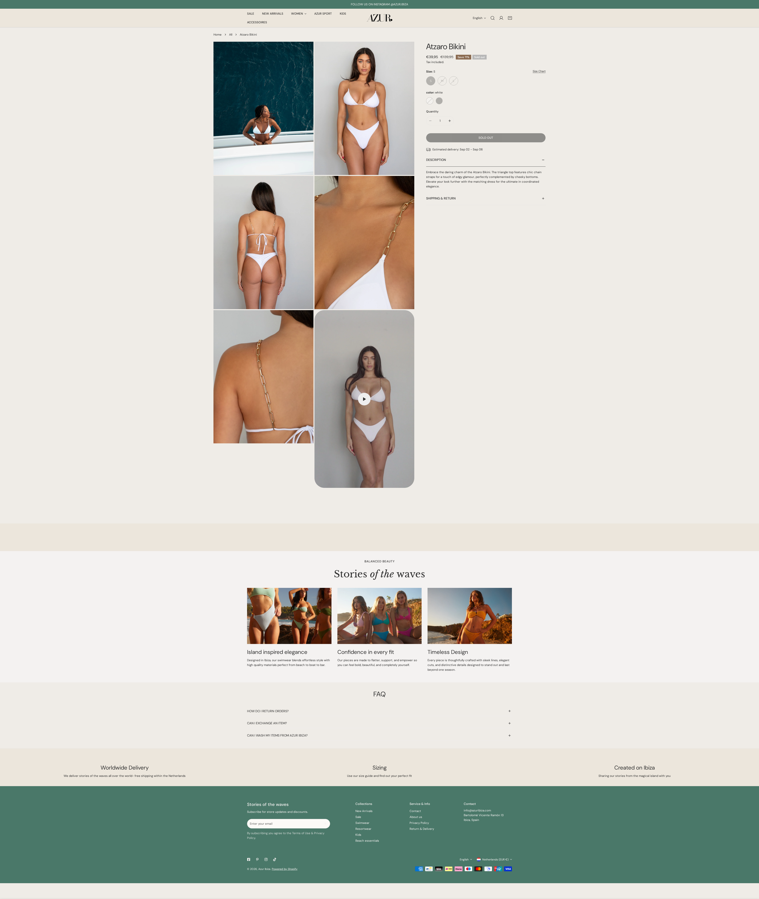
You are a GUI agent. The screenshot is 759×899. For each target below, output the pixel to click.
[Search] (492, 18)
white (429, 100)
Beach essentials (367, 841)
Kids (358, 835)
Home (217, 35)
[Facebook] (248, 859)
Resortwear (363, 829)
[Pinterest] (257, 859)
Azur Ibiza (264, 869)
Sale (358, 817)
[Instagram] (266, 859)
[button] (510, 18)
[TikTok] (274, 859)
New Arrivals (364, 811)
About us (416, 817)
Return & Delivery (422, 829)
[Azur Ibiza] (379, 18)
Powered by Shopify (284, 869)
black (439, 100)
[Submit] (325, 823)
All (230, 35)
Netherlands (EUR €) (495, 859)
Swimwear (362, 823)
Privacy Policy (419, 823)
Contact (415, 811)
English (477, 18)
